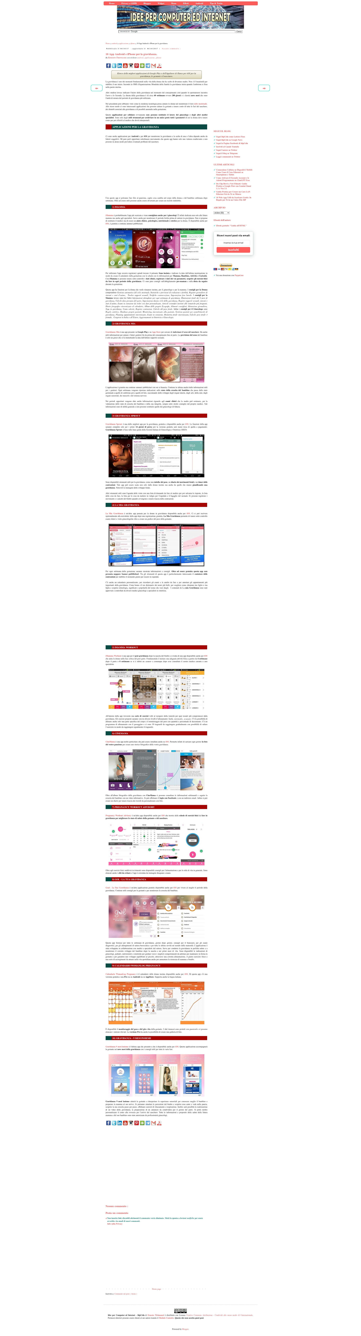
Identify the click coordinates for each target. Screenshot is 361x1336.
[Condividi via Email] (153, 65)
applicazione (150, 57)
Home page (156, 1289)
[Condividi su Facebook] (108, 65)
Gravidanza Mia (112, 331)
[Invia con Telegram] (148, 65)
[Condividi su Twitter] (114, 65)
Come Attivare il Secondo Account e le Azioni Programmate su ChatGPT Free (233, 179)
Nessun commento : (171, 49)
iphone (158, 57)
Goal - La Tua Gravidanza (117, 887)
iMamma (109, 215)
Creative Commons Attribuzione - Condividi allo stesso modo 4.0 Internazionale (219, 1315)
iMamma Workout (113, 655)
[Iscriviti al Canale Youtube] (125, 65)
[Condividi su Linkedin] (119, 65)
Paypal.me (239, 275)
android (140, 57)
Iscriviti (233, 250)
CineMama (110, 741)
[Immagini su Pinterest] (136, 65)
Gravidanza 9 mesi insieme (117, 1046)
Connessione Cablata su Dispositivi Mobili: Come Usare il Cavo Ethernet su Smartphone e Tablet (234, 172)
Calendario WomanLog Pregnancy (121, 973)
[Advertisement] (156, 168)
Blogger (185, 1329)
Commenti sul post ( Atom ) (125, 1293)
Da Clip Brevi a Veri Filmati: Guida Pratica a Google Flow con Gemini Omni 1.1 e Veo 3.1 (233, 186)
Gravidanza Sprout (114, 424)
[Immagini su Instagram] (131, 65)
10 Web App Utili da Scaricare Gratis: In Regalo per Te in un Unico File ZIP (233, 198)
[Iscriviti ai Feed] (142, 65)
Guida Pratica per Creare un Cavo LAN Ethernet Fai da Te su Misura (233, 193)
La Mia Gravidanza (114, 513)
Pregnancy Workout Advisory (118, 815)
